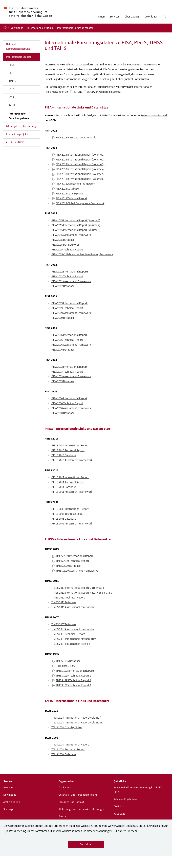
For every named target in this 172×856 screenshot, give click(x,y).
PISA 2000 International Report (69, 399)
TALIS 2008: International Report (70, 745)
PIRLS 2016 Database (63, 455)
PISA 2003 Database (62, 381)
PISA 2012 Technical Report (67, 277)
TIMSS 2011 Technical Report (68, 598)
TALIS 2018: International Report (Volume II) (76, 723)
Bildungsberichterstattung (21, 126)
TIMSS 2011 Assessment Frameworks (72, 607)
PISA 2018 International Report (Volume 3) (80, 164)
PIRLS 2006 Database (63, 519)
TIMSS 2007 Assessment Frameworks (72, 629)
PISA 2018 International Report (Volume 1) (80, 155)
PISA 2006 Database (62, 350)
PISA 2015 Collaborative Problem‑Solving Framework (82, 255)
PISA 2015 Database (62, 240)
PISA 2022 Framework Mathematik (76, 138)
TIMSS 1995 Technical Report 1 (73, 676)
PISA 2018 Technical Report (71, 199)
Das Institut (64, 788)
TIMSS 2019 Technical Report (72, 561)
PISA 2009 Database (62, 318)
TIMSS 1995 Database (68, 661)
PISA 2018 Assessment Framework (75, 184)
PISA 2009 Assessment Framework (71, 313)
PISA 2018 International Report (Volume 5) (80, 174)
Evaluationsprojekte (17, 135)
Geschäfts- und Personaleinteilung (77, 795)
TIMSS (12, 81)
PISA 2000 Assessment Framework (71, 408)
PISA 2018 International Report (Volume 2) (80, 160)
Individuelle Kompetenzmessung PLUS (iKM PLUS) (138, 790)
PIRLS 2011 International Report (70, 478)
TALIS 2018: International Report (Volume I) (76, 718)
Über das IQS (131, 17)
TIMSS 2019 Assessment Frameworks (77, 571)
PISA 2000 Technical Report (67, 404)
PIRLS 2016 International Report (70, 446)
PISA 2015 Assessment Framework (71, 235)
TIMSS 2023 (120, 807)
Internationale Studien (40, 28)
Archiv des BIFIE (15, 143)
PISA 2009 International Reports (69, 303)
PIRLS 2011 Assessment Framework (71, 492)
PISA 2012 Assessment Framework (71, 282)
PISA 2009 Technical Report (67, 308)
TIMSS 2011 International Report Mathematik (77, 588)
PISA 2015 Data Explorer (65, 245)
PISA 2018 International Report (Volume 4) (80, 169)
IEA (75, 92)
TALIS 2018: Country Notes (66, 728)
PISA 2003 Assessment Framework (71, 377)
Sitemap (8, 810)
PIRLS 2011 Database (63, 487)
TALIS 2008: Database (63, 755)
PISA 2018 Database (67, 189)
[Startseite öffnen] (5, 28)
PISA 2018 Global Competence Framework (80, 204)
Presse (62, 817)
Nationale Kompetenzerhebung (18, 47)
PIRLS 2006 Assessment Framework (71, 524)
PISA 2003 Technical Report (67, 372)
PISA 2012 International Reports (69, 272)
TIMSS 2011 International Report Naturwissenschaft (81, 593)
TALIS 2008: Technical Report (68, 750)
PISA (11, 65)
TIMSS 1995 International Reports (75, 671)
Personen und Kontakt (71, 802)
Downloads (151, 17)
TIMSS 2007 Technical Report (68, 634)
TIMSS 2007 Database (63, 625)
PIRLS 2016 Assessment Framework (71, 460)
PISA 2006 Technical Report (67, 340)
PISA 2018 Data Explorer (69, 194)
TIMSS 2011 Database (63, 602)
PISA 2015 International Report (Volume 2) (75, 225)
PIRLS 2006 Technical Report (67, 514)
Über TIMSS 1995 (65, 666)
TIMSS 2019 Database (68, 566)
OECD (90, 92)
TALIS (12, 106)
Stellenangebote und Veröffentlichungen (81, 810)
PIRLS (12, 73)
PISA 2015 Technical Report (67, 250)
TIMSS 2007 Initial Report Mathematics (73, 639)
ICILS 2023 (119, 814)
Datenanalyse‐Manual (154, 116)
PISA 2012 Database (62, 286)
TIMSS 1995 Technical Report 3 (73, 685)
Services (114, 17)
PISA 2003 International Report (69, 367)
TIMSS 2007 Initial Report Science (70, 644)
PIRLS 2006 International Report (70, 509)
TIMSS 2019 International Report (74, 556)
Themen (100, 17)
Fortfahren (86, 845)
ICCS (11, 98)
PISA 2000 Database (62, 413)
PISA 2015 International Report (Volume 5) (75, 230)
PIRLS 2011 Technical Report (67, 482)
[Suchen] (164, 16)
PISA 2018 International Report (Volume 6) (80, 179)
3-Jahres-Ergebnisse (125, 800)
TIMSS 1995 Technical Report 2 (73, 681)
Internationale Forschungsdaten (19, 116)
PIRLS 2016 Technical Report (67, 451)
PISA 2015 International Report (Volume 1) (75, 221)
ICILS (11, 90)
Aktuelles (8, 788)
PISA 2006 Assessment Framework (71, 345)
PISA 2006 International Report (69, 335)
